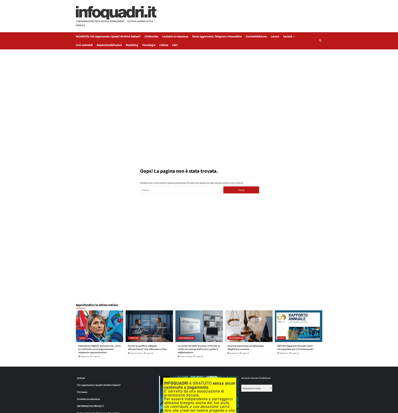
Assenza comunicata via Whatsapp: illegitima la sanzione (245, 347)
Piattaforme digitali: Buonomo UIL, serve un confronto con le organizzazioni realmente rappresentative (99, 349)
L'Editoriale (134, 338)
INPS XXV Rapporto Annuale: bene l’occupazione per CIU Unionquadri (295, 347)
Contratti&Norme (256, 36)
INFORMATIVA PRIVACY (90, 406)
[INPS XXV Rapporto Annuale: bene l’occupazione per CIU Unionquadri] (298, 326)
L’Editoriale (151, 36)
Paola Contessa (186, 356)
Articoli (81, 378)
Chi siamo (82, 392)
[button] (320, 40)
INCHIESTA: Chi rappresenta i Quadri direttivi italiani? (108, 36)
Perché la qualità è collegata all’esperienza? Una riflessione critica (147, 347)
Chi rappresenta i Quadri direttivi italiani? (98, 385)
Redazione (85, 356)
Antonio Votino (136, 353)
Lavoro (275, 36)
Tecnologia (148, 45)
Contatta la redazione (175, 36)
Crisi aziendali (84, 45)
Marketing (132, 45)
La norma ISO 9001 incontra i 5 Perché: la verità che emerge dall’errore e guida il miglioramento (199, 349)
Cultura (163, 45)
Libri (175, 45)
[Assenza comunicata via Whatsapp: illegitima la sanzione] (249, 326)
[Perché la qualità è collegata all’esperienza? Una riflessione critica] (149, 326)
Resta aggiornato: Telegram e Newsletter (217, 36)
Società (287, 36)
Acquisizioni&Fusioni (109, 45)
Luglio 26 (96, 356)
